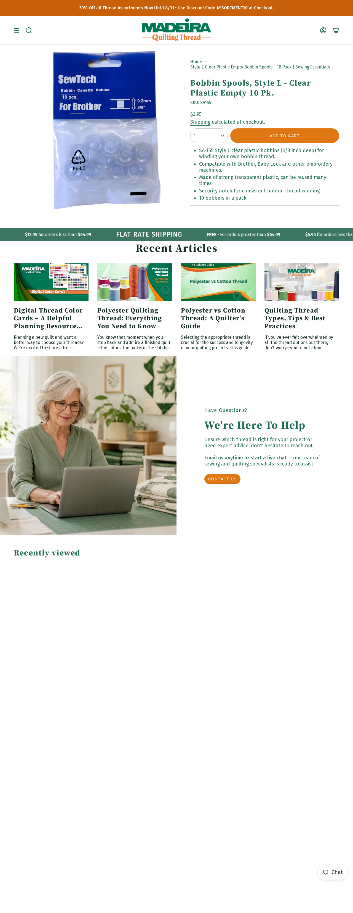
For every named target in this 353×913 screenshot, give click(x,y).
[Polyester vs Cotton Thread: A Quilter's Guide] (218, 282)
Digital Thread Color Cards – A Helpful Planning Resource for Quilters (48, 318)
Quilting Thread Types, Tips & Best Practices (295, 318)
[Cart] (336, 30)
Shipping (200, 122)
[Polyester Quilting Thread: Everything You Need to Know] (134, 282)
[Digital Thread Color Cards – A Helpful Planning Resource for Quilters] (51, 282)
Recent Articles (177, 247)
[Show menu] (16, 30)
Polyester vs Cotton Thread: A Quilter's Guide (213, 318)
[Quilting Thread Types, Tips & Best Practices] (301, 282)
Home (196, 61)
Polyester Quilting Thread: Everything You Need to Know (129, 318)
